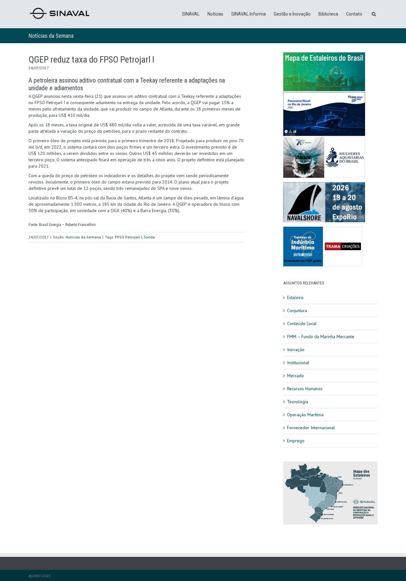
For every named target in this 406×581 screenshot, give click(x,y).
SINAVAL (191, 14)
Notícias (215, 14)
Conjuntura (297, 310)
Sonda (149, 237)
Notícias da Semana (51, 35)
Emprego (295, 441)
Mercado (295, 375)
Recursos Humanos (305, 388)
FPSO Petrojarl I (128, 237)
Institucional (298, 362)
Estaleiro (295, 297)
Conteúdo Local (302, 323)
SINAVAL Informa (248, 14)
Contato (354, 14)
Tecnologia (297, 401)
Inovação (295, 349)
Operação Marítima (305, 414)
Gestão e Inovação (292, 14)
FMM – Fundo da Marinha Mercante (320, 336)
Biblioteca (328, 14)
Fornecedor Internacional (311, 428)
